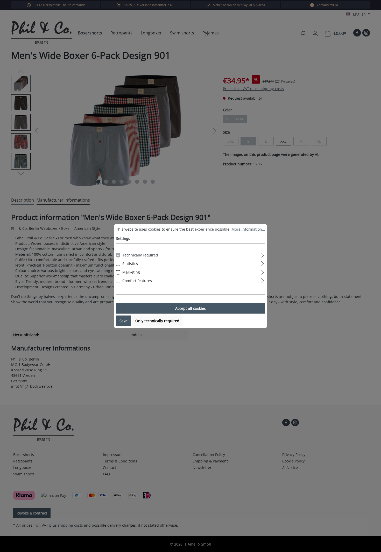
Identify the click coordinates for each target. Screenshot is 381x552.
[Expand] (262, 254)
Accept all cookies (190, 308)
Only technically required (157, 320)
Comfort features (137, 280)
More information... (248, 228)
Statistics (130, 263)
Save (123, 320)
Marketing (131, 271)
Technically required (140, 254)
